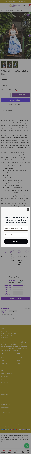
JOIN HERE (16, 241)
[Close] (28, 209)
